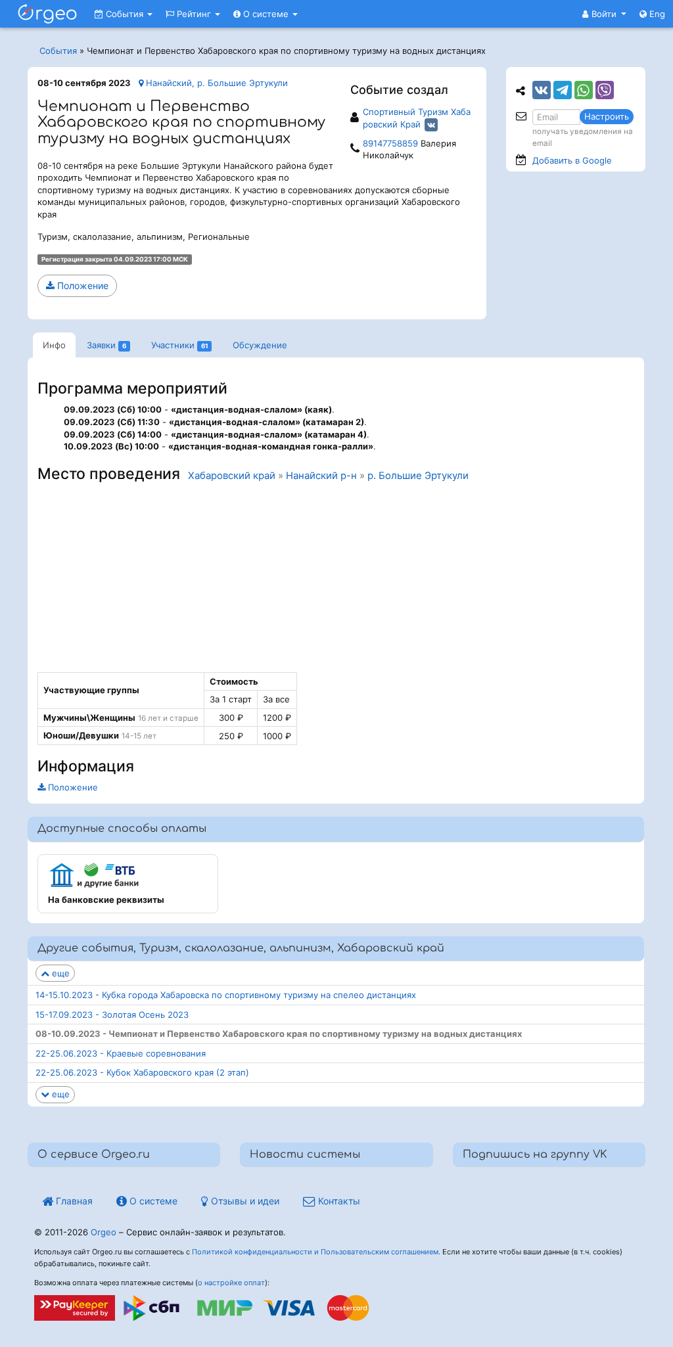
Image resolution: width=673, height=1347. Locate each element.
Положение (81, 285)
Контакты (337, 1200)
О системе (266, 14)
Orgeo (103, 1232)
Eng (656, 14)
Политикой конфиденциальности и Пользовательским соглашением (315, 1251)
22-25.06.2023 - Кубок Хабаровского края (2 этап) (142, 1072)
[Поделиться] (541, 90)
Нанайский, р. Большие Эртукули (215, 83)
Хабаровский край (231, 476)
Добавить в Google (572, 160)
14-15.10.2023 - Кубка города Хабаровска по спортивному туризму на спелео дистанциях (225, 995)
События (124, 14)
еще (59, 973)
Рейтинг (194, 14)
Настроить (606, 116)
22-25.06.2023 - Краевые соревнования (120, 1053)
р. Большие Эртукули (418, 476)
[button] (604, 14)
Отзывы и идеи (243, 1200)
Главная (73, 1200)
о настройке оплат (231, 1282)
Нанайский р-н (321, 476)
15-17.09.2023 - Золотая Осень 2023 (112, 1014)
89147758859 (390, 143)
